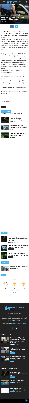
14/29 (23, 287)
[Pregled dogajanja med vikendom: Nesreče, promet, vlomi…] (5, 350)
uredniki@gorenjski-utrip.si (19, 323)
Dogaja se (13, 391)
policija (19, 106)
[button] (26, 2)
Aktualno (3, 122)
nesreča (14, 106)
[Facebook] (12, 328)
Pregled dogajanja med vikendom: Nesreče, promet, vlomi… (17, 349)
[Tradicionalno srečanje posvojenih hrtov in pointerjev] (5, 390)
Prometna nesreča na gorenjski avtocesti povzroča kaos (18, 127)
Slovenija (12, 344)
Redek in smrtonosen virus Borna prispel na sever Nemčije (18, 135)
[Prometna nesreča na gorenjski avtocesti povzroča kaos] (5, 127)
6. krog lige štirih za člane (17, 380)
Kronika (8, 106)
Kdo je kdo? (13, 268)
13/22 (5, 287)
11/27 (14, 287)
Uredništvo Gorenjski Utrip (14, 313)
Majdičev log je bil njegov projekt (18, 266)
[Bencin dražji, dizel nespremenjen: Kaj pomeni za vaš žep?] (5, 120)
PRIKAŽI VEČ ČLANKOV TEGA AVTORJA (12, 114)
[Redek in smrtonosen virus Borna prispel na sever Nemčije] (5, 135)
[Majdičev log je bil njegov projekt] (5, 268)
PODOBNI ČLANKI (6, 111)
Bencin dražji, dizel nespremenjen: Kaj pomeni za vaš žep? (19, 120)
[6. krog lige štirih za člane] (5, 382)
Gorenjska (3, 129)
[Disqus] (14, 166)
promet (24, 106)
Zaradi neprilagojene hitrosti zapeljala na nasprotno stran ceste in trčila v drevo (17, 358)
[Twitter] (16, 328)
